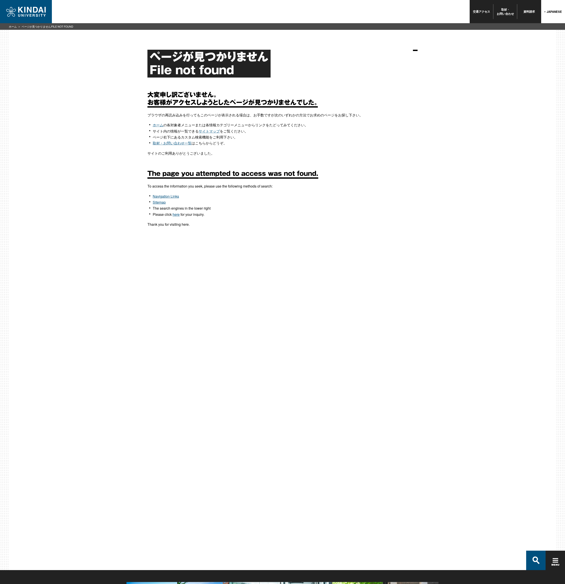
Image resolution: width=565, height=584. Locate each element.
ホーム (13, 26)
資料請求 (529, 11)
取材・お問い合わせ (505, 11)
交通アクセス (481, 11)
